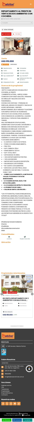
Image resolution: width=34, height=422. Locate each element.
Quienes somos (6, 385)
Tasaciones (5, 389)
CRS (2, 387)
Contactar (18, 420)
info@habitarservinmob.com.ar (14, 377)
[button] (31, 46)
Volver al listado (8, 29)
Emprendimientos (7, 393)
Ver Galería (7, 34)
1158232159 (8, 374)
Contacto (4, 395)
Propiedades (5, 391)
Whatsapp (7, 420)
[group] (17, 46)
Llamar (28, 420)
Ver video (17, 34)
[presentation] (1, 294)
